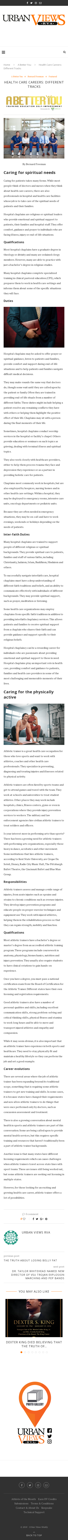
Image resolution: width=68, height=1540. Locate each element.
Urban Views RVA (36, 1232)
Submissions (21, 1503)
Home (7, 64)
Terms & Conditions (42, 1503)
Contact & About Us (27, 1507)
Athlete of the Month (23, 1499)
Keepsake (46, 1507)
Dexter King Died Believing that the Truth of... (34, 1344)
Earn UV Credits (47, 1499)
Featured (53, 76)
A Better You (24, 64)
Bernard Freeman (36, 76)
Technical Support (34, 1512)
